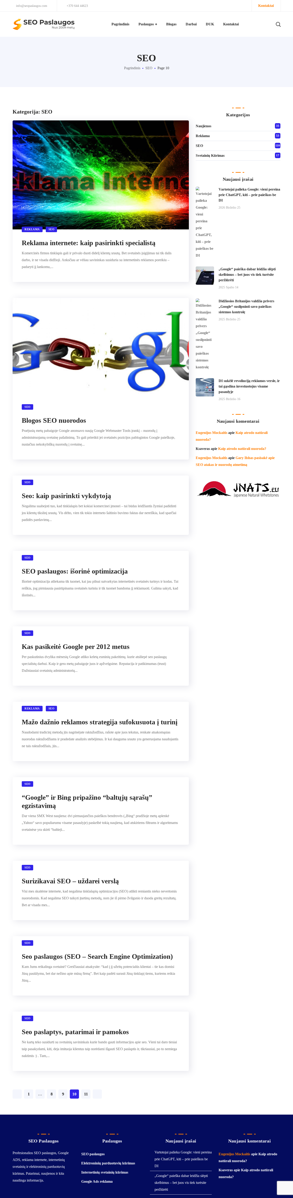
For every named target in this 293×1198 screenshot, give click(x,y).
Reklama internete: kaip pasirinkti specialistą (88, 243)
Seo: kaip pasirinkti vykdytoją (66, 495)
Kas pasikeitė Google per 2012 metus (76, 646)
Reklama (32, 229)
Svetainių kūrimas (210, 155)
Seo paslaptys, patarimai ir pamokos (75, 1032)
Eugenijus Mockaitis (211, 433)
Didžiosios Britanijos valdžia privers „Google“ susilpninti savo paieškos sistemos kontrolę (246, 306)
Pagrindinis (132, 68)
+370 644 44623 (77, 6)
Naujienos (203, 126)
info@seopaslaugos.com (31, 6)
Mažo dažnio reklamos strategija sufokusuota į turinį (99, 722)
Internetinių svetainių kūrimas (104, 1172)
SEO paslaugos (93, 1154)
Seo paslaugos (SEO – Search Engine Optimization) (97, 956)
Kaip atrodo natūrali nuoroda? (242, 449)
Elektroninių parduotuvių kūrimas (108, 1163)
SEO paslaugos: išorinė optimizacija (75, 571)
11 (86, 1094)
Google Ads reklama (97, 1181)
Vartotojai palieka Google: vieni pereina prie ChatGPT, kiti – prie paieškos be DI (249, 194)
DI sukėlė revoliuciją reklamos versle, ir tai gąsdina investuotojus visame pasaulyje (249, 386)
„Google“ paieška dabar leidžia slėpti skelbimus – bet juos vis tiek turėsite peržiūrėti (247, 274)
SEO (148, 68)
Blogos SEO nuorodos (54, 420)
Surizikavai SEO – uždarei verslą (70, 881)
